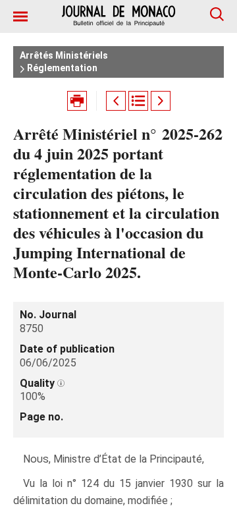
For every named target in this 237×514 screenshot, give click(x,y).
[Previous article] (116, 101)
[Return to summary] (138, 101)
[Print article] (77, 101)
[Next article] (161, 101)
